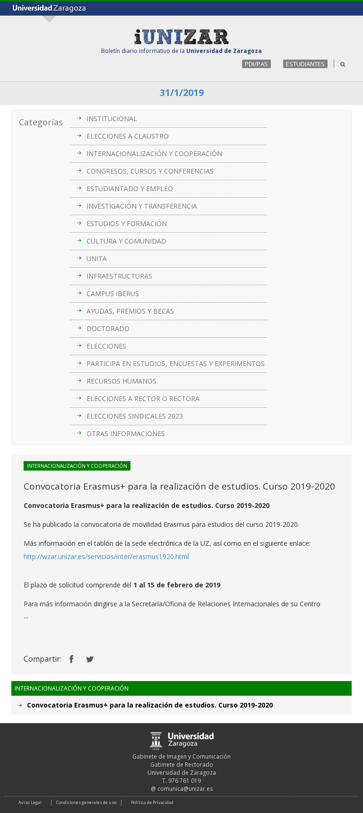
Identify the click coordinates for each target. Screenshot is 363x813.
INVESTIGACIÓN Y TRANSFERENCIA (141, 205)
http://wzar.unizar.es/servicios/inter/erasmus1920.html (106, 556)
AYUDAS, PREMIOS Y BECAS (130, 310)
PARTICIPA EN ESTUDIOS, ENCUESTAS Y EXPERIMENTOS (175, 363)
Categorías (41, 122)
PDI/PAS (256, 64)
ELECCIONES (106, 345)
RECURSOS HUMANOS (121, 380)
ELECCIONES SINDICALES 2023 (134, 415)
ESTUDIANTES (305, 64)
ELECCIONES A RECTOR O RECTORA (142, 398)
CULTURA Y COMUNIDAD (126, 240)
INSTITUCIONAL (111, 118)
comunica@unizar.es (185, 789)
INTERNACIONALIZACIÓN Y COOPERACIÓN (154, 153)
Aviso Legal (30, 802)
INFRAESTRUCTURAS (119, 275)
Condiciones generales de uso (86, 802)
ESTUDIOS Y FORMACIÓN (126, 223)
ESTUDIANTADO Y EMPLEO (129, 188)
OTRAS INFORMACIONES (125, 433)
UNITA (96, 258)
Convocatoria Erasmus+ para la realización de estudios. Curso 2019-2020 (150, 704)
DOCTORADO (108, 328)
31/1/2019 (182, 92)
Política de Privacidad (152, 802)
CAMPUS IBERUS (112, 293)
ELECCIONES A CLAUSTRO (127, 135)
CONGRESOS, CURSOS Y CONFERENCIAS (150, 170)
